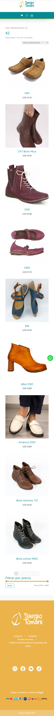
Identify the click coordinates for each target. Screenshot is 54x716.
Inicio (7, 28)
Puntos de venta (25, 639)
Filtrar (9, 585)
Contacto (17, 636)
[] (50, 363)
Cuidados (32, 636)
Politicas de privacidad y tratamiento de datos (28, 644)
